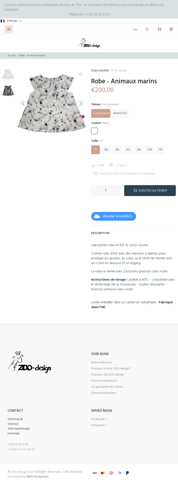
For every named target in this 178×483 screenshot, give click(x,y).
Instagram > (98, 425)
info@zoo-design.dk (21, 449)
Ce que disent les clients (107, 386)
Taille (100, 165)
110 (160, 149)
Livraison (121, 165)
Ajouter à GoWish (117, 216)
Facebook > (99, 419)
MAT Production (38, 476)
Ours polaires (100, 113)
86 (117, 149)
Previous (23, 103)
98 (139, 149)
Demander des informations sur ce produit (127, 173)
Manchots (120, 113)
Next (80, 103)
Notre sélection (101, 362)
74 (95, 149)
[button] (11, 21)
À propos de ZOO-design (107, 374)
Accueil (12, 55)
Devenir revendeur (103, 393)
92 (128, 149)
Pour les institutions (104, 380)
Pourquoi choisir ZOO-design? (111, 368)
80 (106, 149)
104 (150, 149)
